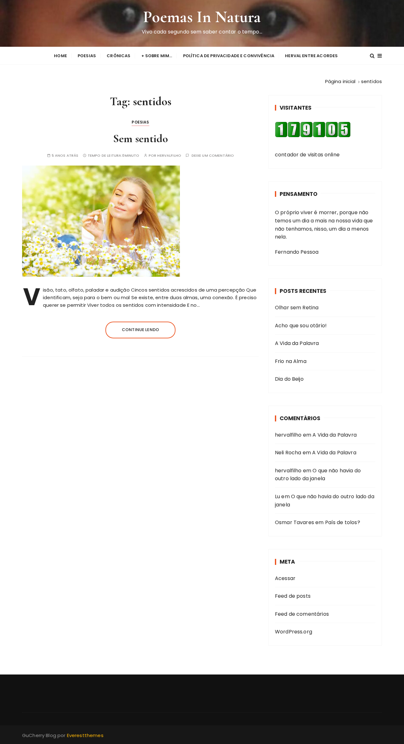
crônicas (118, 56)
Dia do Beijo (289, 379)
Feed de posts (293, 596)
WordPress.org (293, 631)
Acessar (285, 578)
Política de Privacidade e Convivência (229, 56)
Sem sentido (140, 138)
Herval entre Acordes (311, 56)
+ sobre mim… (156, 56)
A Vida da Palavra (297, 343)
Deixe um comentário (213, 155)
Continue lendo (140, 330)
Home (60, 56)
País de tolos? (342, 522)
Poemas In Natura (202, 17)
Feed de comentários (302, 614)
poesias (87, 56)
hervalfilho (169, 155)
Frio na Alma (290, 361)
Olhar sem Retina (296, 307)
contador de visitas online (307, 154)
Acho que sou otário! (301, 325)
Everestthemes (85, 735)
